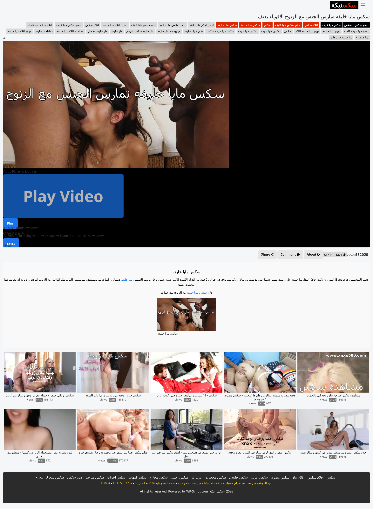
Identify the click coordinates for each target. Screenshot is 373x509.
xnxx (39, 477)
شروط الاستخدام (245, 483)
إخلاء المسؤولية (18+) (161, 483)
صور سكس (75, 477)
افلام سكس (361, 25)
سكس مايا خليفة (250, 25)
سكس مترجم (95, 477)
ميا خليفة (126, 279)
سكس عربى (259, 477)
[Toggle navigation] (364, 4)
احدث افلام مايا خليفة (143, 25)
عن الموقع (265, 483)
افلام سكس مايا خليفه (288, 25)
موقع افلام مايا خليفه (19, 31)
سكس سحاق (55, 477)
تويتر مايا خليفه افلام (307, 31)
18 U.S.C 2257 (122, 483)
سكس (348, 25)
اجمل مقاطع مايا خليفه (172, 25)
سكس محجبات (215, 477)
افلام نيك (298, 477)
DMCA (105, 483)
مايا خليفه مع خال (97, 31)
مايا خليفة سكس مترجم (140, 31)
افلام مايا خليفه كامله (356, 31)
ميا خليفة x (362, 37)
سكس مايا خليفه (331, 25)
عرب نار (196, 477)
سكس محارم (159, 477)
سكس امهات (137, 477)
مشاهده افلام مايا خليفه (70, 31)
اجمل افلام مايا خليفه (201, 25)
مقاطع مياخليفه (44, 31)
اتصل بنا (140, 483)
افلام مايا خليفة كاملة (40, 25)
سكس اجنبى (179, 477)
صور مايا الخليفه (193, 31)
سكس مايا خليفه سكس (220, 31)
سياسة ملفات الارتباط (217, 483)
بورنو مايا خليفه (331, 31)
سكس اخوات (116, 477)
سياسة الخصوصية (189, 483)
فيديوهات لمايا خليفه (169, 31)
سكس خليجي (238, 477)
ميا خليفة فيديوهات (341, 37)
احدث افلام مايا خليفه (115, 25)
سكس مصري (280, 477)
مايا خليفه (116, 31)
